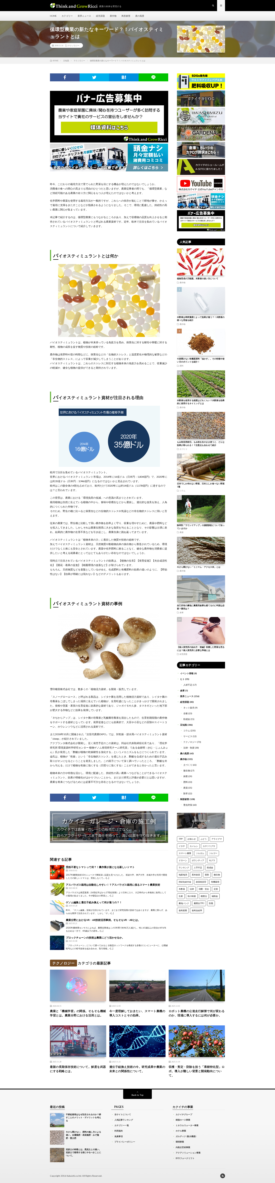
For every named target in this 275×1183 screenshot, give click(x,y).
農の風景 (139, 15)
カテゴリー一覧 (121, 1125)
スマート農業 (185, 853)
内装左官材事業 (183, 1147)
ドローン (183, 860)
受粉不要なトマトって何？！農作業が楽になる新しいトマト (100, 866)
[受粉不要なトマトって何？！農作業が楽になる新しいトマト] (57, 872)
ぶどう (204, 839)
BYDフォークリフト (185, 1158)
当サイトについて (122, 1114)
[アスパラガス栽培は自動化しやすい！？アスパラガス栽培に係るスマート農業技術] (57, 890)
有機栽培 (215, 882)
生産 (181, 896)
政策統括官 (201, 882)
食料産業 (183, 910)
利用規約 (118, 1130)
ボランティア (198, 860)
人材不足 (187, 684)
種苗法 (204, 896)
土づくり (183, 449)
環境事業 (180, 1141)
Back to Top (138, 1095)
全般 (185, 713)
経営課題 (100, 15)
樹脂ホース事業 (183, 1120)
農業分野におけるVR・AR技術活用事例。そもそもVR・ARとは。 (103, 919)
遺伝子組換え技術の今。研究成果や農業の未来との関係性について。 (137, 1069)
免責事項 (118, 1136)
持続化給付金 (185, 882)
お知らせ (191, 839)
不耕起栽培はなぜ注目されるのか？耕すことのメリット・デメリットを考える (83, 1117)
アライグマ (217, 839)
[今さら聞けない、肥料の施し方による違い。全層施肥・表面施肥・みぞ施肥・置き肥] (57, 1137)
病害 (185, 776)
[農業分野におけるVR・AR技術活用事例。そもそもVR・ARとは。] (57, 925)
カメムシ (194, 846)
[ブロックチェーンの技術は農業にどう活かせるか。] (57, 943)
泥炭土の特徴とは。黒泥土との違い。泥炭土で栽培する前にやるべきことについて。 (83, 1152)
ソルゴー (213, 853)
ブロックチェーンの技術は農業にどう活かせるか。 (95, 937)
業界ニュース (84, 15)
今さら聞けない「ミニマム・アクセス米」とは (198, 567)
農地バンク (184, 903)
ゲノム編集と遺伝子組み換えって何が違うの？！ (94, 902)
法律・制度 (188, 747)
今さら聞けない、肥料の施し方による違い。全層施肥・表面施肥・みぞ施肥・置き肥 (83, 1135)
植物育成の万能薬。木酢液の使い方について (197, 278)
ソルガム (200, 853)
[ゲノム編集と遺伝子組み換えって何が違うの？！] (57, 907)
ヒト (182, 679)
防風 (211, 903)
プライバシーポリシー (124, 1141)
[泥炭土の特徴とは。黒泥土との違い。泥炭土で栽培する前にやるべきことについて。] (57, 1155)
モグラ (212, 860)
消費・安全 (204, 889)
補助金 (215, 896)
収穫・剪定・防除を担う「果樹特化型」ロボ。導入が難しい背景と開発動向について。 (197, 1071)
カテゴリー (67, 15)
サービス (187, 736)
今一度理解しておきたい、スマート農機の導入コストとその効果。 (137, 1013)
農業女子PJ (199, 903)
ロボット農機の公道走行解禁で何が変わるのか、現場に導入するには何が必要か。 (197, 1013)
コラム (182, 491)
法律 (192, 889)
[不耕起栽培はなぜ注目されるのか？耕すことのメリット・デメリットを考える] (57, 1120)
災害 (216, 889)
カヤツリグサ (209, 846)
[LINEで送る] (153, 77)
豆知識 (183, 724)
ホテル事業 (181, 1130)
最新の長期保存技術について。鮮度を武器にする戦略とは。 (78, 1069)
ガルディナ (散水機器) (186, 1136)
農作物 (113, 15)
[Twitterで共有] (94, 77)
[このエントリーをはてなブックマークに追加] (124, 77)
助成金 (186, 719)
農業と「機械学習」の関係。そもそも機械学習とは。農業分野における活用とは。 (78, 1013)
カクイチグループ (184, 1114)
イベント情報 (187, 673)
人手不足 (198, 867)
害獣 (207, 874)
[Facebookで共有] (65, 77)
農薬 (181, 532)
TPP (181, 839)
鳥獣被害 (125, 15)
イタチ (182, 846)
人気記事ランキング (123, 1120)
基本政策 (196, 874)
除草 (185, 793)
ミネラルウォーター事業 (187, 1125)
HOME (53, 15)
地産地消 (183, 874)
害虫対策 (187, 804)
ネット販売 (188, 707)
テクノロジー (73, 45)
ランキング (184, 867)
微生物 (186, 770)
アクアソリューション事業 (188, 1152)
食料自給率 (197, 910)
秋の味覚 (192, 896)
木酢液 (182, 889)
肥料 (181, 366)
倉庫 (181, 612)
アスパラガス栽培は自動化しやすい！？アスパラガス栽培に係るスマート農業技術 (113, 884)
